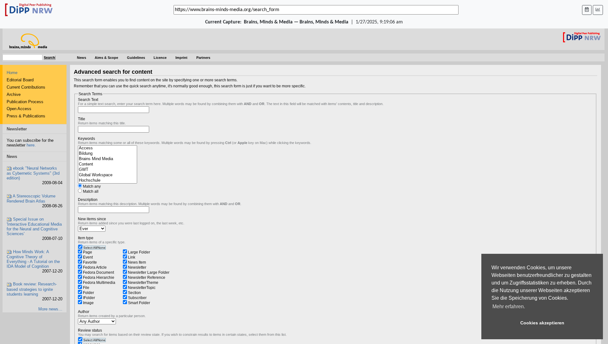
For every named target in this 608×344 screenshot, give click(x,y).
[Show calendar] (587, 10)
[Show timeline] (598, 10)
